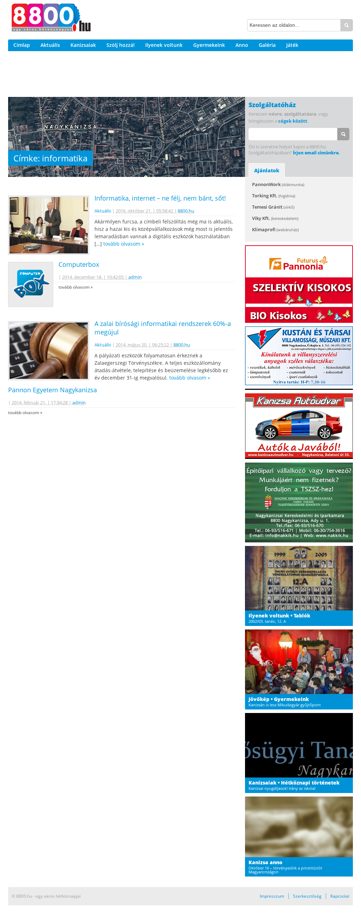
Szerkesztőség (307, 896)
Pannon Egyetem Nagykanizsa (52, 390)
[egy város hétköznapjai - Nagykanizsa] (51, 19)
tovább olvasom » (123, 243)
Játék (292, 45)
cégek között (292, 121)
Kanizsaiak (83, 45)
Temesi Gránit (273, 207)
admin (135, 277)
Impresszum (272, 896)
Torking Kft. (273, 195)
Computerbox (79, 264)
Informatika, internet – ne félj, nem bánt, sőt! (160, 198)
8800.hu (186, 211)
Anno (241, 45)
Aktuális (50, 45)
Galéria (267, 45)
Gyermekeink (209, 45)
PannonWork (278, 184)
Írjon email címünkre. (316, 153)
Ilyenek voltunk (164, 45)
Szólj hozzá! (120, 45)
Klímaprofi (275, 229)
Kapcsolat (339, 896)
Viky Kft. (275, 218)
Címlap (21, 45)
